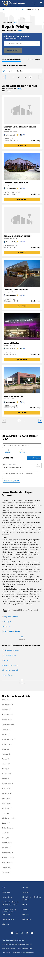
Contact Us (6, 892)
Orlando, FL (6, 754)
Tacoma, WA (6, 872)
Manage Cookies (8, 919)
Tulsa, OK (5, 813)
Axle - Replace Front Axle (10, 670)
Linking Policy (16, 952)
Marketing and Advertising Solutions (31, 898)
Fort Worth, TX (7, 843)
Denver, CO (6, 734)
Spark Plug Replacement (11, 631)
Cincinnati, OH (7, 808)
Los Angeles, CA (7, 705)
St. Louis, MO (6, 788)
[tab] (12, 59)
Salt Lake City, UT (8, 857)
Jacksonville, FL (7, 744)
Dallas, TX (5, 838)
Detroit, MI (5, 779)
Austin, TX (5, 833)
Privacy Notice (7, 897)
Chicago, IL (6, 769)
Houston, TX (6, 848)
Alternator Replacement (10, 665)
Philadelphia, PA (7, 828)
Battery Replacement (10, 616)
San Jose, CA (6, 729)
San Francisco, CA (8, 724)
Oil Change (6, 626)
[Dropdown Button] (38, 43)
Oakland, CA (6, 710)
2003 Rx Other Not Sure (26, 473)
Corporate (25, 892)
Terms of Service (6, 952)
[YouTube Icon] (32, 933)
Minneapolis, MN (8, 784)
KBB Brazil (25, 914)
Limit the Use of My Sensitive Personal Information (9, 911)
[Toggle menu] (41, 3)
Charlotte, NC (6, 803)
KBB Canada (26, 919)
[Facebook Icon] (12, 933)
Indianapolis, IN (7, 774)
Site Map (25, 909)
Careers (25, 887)
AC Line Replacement (9, 655)
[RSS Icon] (22, 933)
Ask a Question (34, 458)
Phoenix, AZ (6, 700)
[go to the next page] (4, 77)
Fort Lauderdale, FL (8, 739)
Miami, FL (5, 749)
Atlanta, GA (6, 764)
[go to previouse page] (40, 421)
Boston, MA (6, 823)
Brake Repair (6, 621)
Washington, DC (7, 862)
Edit (15, 22)
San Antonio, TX (7, 853)
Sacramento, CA (7, 714)
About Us (5, 924)
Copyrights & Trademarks (8, 948)
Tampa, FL (5, 759)
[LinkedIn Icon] (27, 933)
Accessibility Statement (28, 952)
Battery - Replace (7, 675)
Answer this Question (11, 480)
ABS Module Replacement (10, 650)
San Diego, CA (7, 719)
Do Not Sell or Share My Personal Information (10, 903)
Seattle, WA (6, 867)
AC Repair (5, 660)
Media (24, 904)
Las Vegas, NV (7, 793)
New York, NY (6, 798)
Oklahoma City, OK (8, 818)
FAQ (3, 887)
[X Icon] (17, 933)
